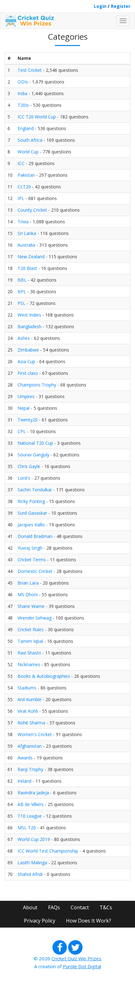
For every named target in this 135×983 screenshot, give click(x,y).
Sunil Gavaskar (32, 513)
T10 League (30, 816)
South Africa (30, 140)
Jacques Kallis (31, 525)
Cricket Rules (31, 629)
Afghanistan (30, 746)
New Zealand (31, 257)
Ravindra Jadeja (33, 793)
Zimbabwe (28, 350)
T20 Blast (27, 268)
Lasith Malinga (32, 863)
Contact (80, 907)
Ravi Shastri (29, 653)
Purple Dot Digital (82, 966)
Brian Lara (28, 583)
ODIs (23, 82)
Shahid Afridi (30, 874)
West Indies (29, 315)
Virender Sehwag (34, 618)
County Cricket (32, 210)
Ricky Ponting (31, 501)
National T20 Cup (35, 443)
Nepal (24, 408)
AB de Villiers (31, 804)
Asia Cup (26, 361)
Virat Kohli (28, 711)
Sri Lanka (27, 233)
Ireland (24, 781)
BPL (22, 291)
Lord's (24, 478)
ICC (21, 163)
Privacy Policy (39, 920)
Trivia (23, 222)
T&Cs (106, 907)
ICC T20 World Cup (37, 117)
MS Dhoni (28, 594)
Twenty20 (28, 420)
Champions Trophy (37, 385)
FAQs (54, 907)
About (30, 907)
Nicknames (29, 664)
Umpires (26, 396)
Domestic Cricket (35, 571)
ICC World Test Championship (48, 851)
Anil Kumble (29, 699)
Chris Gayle (29, 466)
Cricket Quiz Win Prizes (76, 958)
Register (120, 6)
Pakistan (26, 175)
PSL (21, 303)
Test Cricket (30, 70)
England (26, 128)
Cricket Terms (32, 560)
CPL (22, 431)
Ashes (24, 338)
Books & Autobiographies (44, 676)
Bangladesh (29, 326)
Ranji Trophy (30, 769)
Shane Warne (31, 606)
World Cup (28, 152)
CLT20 (24, 187)
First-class (28, 373)
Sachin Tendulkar (35, 490)
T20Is (23, 105)
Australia (26, 245)
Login (100, 6)
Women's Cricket (35, 734)
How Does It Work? (88, 920)
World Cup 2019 (34, 839)
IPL (21, 198)
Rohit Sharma (31, 723)
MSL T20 (27, 828)
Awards (25, 758)
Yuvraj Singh (30, 548)
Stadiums (27, 688)
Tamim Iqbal (30, 641)
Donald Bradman (35, 536)
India (22, 93)
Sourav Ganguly (33, 455)
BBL (22, 280)
